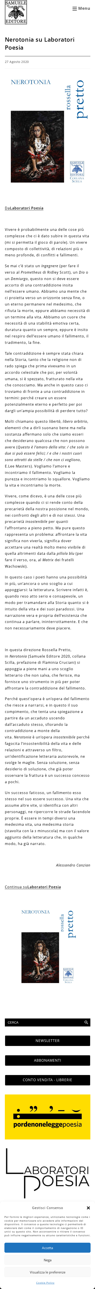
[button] (88, 1208)
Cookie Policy (45, 1282)
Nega (47, 1260)
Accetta (47, 1248)
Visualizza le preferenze (47, 1272)
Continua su (33, 886)
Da (24, 208)
